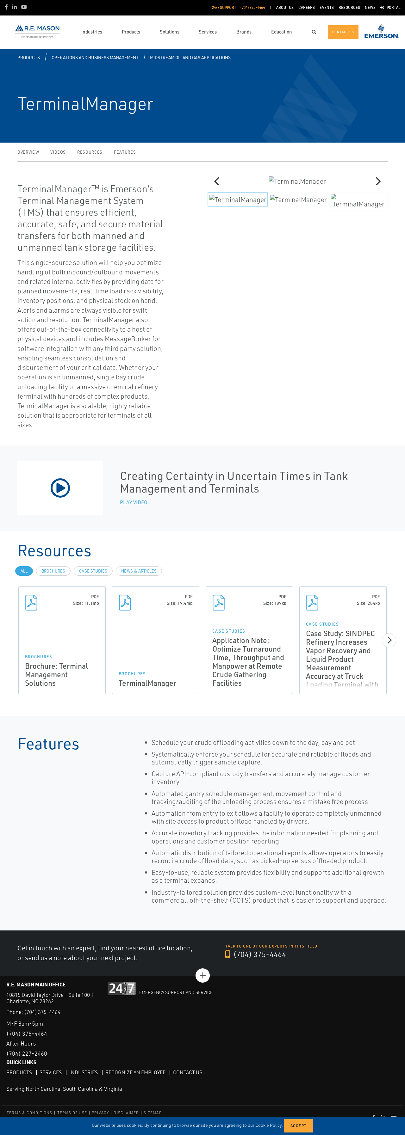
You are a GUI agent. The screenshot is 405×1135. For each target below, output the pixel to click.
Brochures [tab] (53, 571)
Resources (90, 152)
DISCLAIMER (126, 1112)
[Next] (377, 181)
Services (51, 1072)
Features (125, 152)
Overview (28, 152)
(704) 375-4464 (259, 954)
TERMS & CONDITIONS (30, 1112)
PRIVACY (100, 1112)
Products (28, 57)
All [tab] (24, 571)
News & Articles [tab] (139, 571)
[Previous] (217, 181)
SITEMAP (152, 1112)
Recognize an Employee (135, 1072)
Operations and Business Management (95, 57)
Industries (83, 1072)
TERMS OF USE (72, 1112)
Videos (58, 152)
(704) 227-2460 (26, 1053)
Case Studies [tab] (93, 571)
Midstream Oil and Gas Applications (190, 57)
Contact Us (187, 1072)
